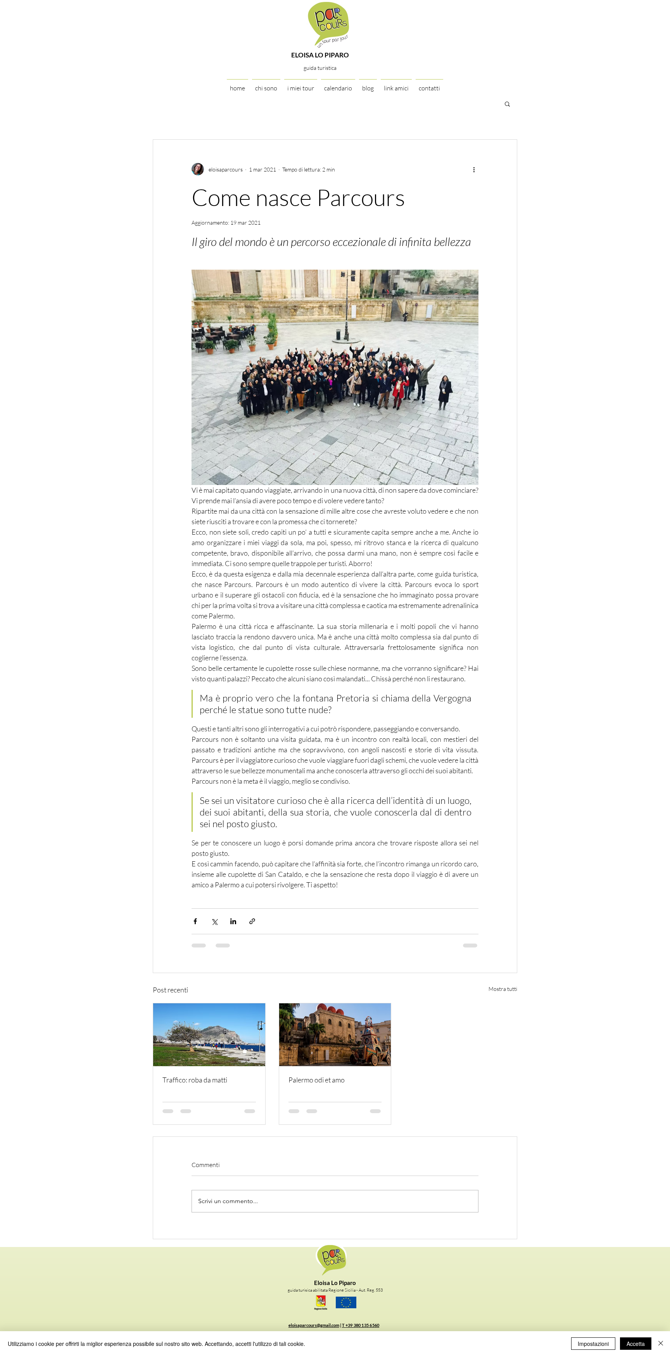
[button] (507, 103)
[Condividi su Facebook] (195, 921)
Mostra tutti (503, 988)
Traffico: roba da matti (194, 1079)
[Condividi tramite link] (252, 921)
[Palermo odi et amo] (335, 1034)
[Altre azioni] (473, 169)
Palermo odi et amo (316, 1079)
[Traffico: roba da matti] (209, 1034)
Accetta (636, 1343)
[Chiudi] (660, 1343)
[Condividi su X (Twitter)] (214, 921)
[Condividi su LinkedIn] (233, 921)
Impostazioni (593, 1343)
